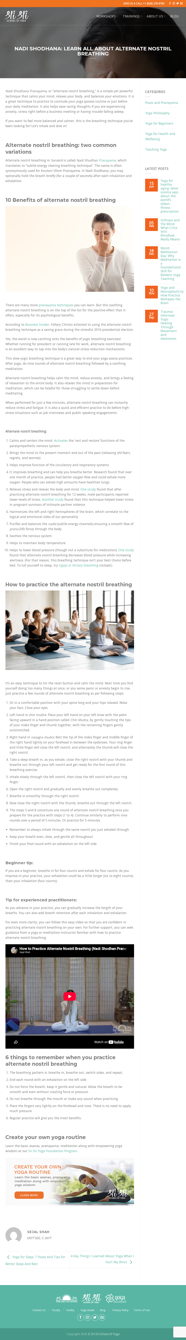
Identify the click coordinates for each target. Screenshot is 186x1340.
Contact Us (39, 1310)
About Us (155, 16)
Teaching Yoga (156, 149)
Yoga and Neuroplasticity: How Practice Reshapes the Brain (172, 295)
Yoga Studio (87, 1310)
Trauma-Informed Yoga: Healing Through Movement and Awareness (169, 325)
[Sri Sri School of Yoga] (16, 16)
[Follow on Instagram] (174, 3)
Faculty (56, 1310)
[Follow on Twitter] (177, 3)
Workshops (106, 16)
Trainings (131, 16)
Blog (174, 16)
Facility (70, 1310)
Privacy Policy (120, 1310)
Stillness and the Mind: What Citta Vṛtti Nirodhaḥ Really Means (170, 229)
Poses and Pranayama (93, 43)
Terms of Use (142, 1310)
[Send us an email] (181, 3)
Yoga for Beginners (159, 123)
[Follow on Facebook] (170, 3)
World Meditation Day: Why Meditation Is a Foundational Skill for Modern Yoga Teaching (171, 263)
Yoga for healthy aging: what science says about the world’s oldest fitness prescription (170, 196)
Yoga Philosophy (157, 113)
